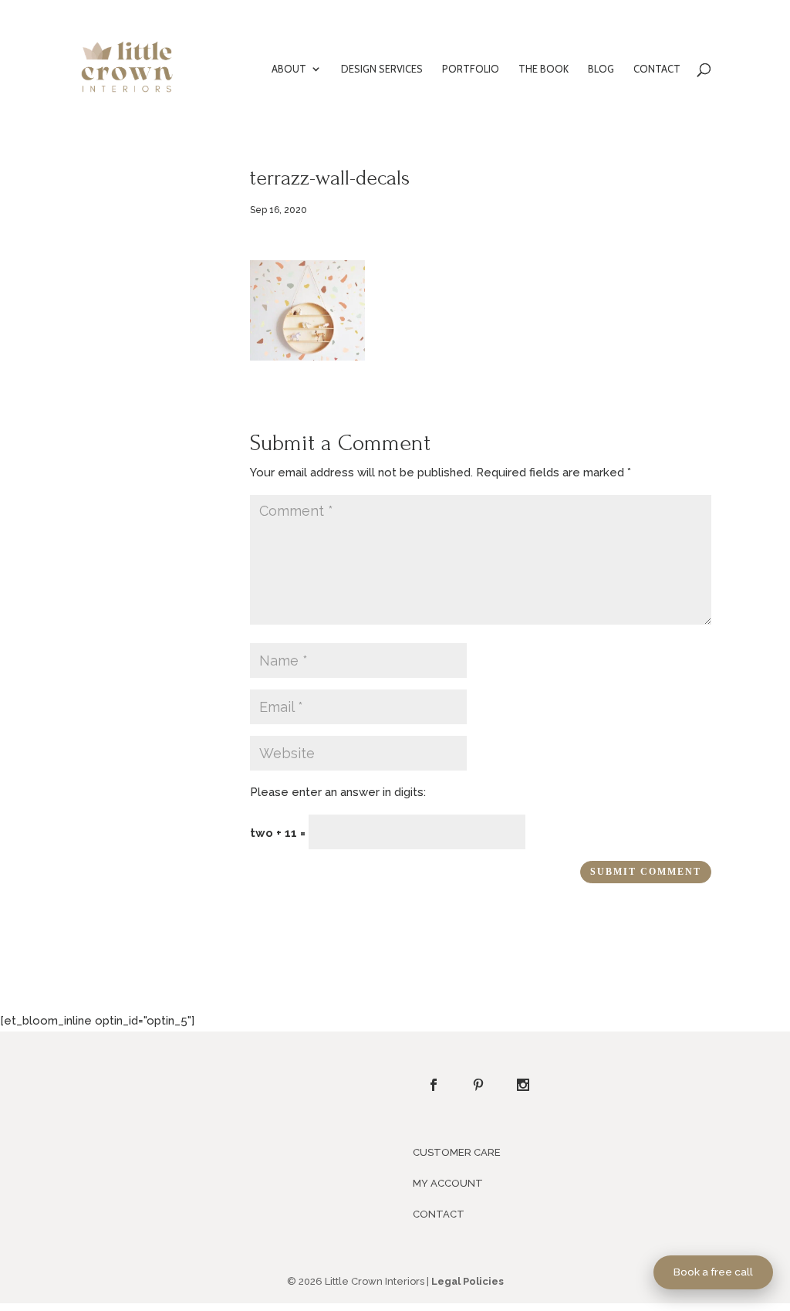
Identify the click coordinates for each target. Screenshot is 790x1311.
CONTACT (656, 69)
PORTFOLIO (470, 69)
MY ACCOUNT (448, 1183)
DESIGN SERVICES (382, 69)
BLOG (601, 69)
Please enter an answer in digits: (338, 792)
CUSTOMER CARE (457, 1152)
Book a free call (713, 1271)
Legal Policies (467, 1281)
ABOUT (289, 69)
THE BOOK (543, 69)
